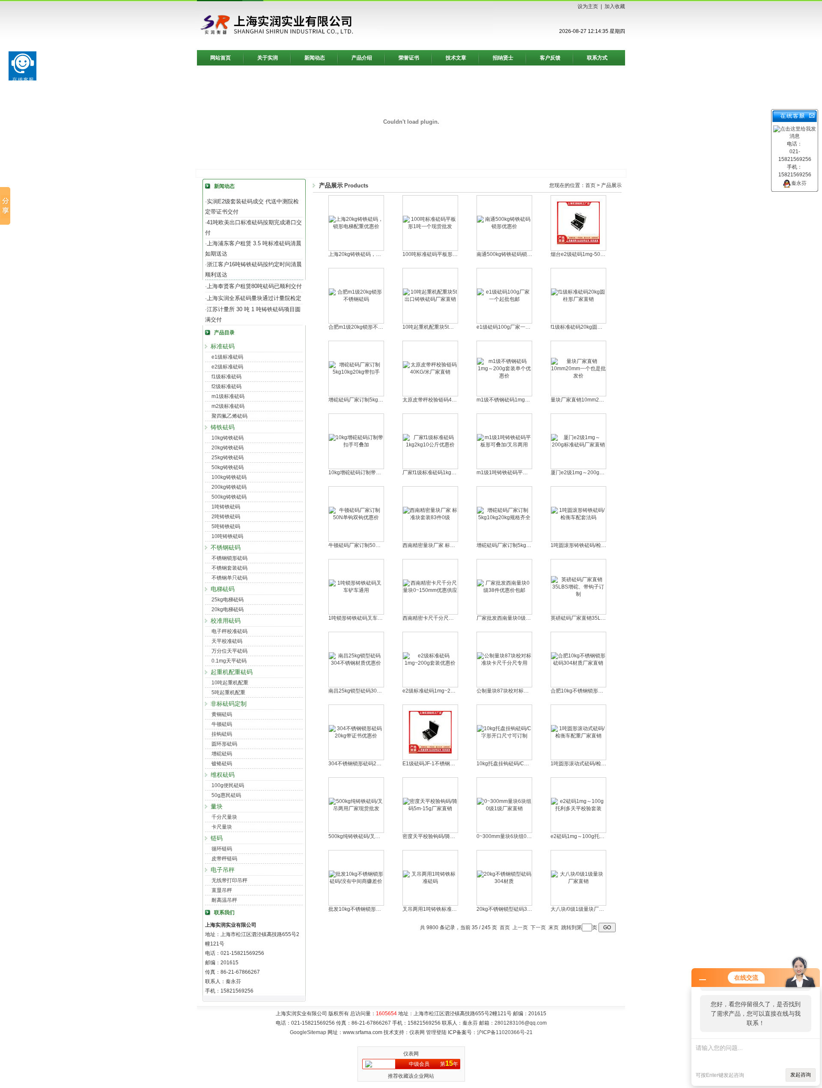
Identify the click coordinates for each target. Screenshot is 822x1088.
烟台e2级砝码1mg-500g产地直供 (589, 254)
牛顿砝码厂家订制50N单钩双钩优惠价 (371, 545)
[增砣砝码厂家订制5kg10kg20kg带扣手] (356, 372)
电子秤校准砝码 (229, 631)
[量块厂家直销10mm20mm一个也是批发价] (578, 376)
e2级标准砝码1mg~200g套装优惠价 (443, 691)
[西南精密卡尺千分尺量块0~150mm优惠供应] (430, 590)
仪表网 (417, 1032)
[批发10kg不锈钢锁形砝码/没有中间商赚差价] (356, 881)
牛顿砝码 (221, 724)
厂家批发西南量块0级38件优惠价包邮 (520, 618)
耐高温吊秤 (224, 900)
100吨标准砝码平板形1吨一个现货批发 (446, 254)
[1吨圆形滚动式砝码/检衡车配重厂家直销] (578, 736)
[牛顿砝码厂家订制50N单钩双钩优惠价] (356, 517)
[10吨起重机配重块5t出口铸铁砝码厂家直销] (430, 299)
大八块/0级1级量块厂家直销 (582, 909)
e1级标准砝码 (227, 357)
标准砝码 (223, 346)
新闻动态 (314, 58)
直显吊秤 (221, 890)
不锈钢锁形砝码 (229, 558)
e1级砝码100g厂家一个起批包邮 (514, 327)
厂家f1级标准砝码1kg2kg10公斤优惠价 (446, 473)
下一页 (538, 927)
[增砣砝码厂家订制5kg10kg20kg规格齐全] (504, 517)
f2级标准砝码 (226, 386)
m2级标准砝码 (227, 406)
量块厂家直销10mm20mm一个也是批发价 (598, 400)
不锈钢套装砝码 (229, 568)
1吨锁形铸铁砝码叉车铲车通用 (363, 618)
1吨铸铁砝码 (225, 507)
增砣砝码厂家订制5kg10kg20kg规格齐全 (523, 545)
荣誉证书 (409, 58)
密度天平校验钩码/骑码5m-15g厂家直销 (448, 836)
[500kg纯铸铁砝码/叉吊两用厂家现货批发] (356, 809)
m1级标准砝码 (227, 396)
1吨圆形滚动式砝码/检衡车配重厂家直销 (596, 764)
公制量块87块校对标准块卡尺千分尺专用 (523, 691)
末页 (553, 927)
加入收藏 (615, 6)
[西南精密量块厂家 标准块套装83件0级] (430, 517)
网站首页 (220, 58)
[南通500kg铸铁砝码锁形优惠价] (504, 226)
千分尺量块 (224, 817)
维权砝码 (223, 774)
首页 (590, 185)
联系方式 (597, 58)
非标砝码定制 (229, 703)
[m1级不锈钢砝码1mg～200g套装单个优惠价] (504, 376)
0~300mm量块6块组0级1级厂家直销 (518, 836)
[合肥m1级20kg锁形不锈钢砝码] (356, 299)
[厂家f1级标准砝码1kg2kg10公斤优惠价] (430, 445)
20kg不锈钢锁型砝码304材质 (510, 909)
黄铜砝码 (221, 714)
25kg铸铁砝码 (227, 458)
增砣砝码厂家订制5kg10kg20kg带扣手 (372, 400)
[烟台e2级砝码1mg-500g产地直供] (578, 243)
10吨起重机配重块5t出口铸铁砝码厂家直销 (451, 327)
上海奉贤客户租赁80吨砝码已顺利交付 (254, 286)
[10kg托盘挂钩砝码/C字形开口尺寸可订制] (504, 736)
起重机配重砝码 (232, 672)
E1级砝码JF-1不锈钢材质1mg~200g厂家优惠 (454, 764)
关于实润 (267, 58)
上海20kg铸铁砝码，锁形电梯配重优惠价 (375, 254)
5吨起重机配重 (228, 693)
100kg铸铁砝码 (229, 477)
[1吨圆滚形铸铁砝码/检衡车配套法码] (578, 517)
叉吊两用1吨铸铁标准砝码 (432, 909)
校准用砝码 (226, 620)
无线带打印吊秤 (229, 880)
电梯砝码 (223, 589)
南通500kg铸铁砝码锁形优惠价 (512, 254)
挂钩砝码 (221, 734)
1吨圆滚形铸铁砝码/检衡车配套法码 (591, 545)
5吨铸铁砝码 (225, 526)
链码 (217, 838)
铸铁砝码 (223, 427)
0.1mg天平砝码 (229, 661)
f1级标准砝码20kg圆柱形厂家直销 (589, 327)
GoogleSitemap (308, 1032)
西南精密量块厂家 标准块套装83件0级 (446, 545)
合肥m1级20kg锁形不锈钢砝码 (363, 327)
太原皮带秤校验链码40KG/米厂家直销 (445, 400)
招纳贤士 (503, 58)
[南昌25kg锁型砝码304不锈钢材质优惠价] (356, 663)
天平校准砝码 (226, 641)
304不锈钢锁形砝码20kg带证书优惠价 (372, 764)
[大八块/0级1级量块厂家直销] (578, 881)
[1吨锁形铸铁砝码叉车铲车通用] (356, 590)
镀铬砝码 (221, 764)
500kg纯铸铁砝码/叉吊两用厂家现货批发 (374, 836)
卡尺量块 (221, 827)
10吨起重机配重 (229, 683)
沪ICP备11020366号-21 (505, 1032)
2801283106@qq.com (520, 1023)
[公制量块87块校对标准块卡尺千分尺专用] (504, 663)
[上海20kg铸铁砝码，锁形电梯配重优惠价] (356, 226)
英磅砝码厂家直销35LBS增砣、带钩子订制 (600, 618)
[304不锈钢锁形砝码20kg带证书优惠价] (356, 736)
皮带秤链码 (224, 859)
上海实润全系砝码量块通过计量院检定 (254, 298)
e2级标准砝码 (227, 367)
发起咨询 (800, 1075)
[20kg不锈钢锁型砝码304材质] (504, 881)
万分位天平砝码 (229, 651)
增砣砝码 (221, 754)
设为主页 (588, 6)
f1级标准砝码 (226, 377)
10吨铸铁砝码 (227, 536)
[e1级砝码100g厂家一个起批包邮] (504, 299)
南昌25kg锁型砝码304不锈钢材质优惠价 (374, 691)
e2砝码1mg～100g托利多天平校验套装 (595, 836)
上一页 (520, 927)
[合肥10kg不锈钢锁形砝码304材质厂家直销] (578, 663)
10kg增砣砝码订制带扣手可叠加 (365, 473)
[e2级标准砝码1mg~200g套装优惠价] (430, 663)
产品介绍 (361, 58)
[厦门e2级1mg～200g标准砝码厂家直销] (578, 445)
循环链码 (221, 849)
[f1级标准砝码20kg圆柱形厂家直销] (578, 299)
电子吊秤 (223, 869)
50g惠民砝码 (226, 795)
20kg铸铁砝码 (227, 448)
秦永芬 (799, 183)
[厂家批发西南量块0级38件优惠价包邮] (504, 590)
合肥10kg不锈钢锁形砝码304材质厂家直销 (599, 691)
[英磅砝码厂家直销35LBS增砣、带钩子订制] (578, 594)
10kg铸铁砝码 (227, 438)
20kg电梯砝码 (227, 609)
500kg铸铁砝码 (229, 497)
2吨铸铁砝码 (225, 517)
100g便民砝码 (227, 785)
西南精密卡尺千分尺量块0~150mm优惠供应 (452, 618)
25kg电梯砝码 (227, 600)
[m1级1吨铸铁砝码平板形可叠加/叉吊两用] (504, 445)
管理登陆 (436, 1032)
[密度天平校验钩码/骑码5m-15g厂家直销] (430, 809)
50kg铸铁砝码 (227, 467)
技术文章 (456, 58)
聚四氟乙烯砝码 (229, 416)
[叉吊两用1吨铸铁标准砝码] (430, 881)
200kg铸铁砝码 (229, 487)
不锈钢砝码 (226, 547)
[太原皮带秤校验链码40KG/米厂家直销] (430, 372)
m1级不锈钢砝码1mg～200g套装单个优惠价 (527, 400)
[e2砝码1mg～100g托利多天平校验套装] (578, 809)
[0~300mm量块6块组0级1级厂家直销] (504, 809)
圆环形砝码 (224, 744)
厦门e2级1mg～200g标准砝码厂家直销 (595, 473)
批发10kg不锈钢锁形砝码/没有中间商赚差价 (378, 909)
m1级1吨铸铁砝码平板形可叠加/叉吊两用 (523, 473)
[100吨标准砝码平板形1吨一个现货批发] (430, 226)
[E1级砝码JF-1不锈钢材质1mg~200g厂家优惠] (430, 752)
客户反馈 (550, 58)
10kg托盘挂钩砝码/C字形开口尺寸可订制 (523, 764)
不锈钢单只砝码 (229, 578)
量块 (217, 806)
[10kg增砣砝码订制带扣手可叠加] (356, 445)
